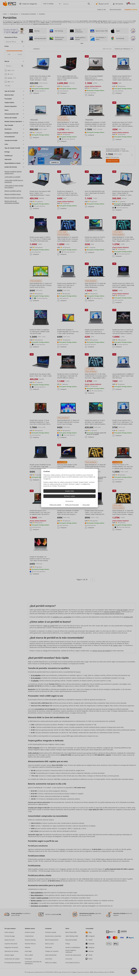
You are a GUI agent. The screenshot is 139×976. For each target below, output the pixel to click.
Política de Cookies (55, 505)
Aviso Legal (86, 505)
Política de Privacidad (72, 505)
